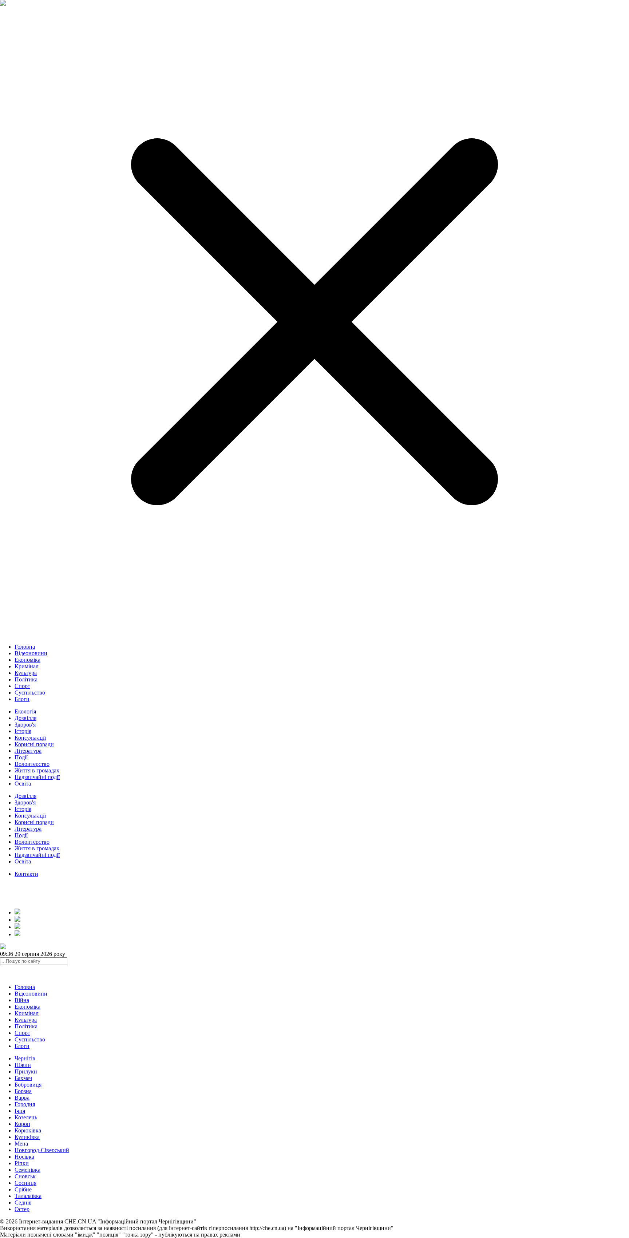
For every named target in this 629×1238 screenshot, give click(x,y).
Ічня (20, 1111)
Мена (21, 1143)
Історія (23, 731)
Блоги (22, 699)
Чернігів (25, 1058)
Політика (26, 679)
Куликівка (27, 1137)
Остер (22, 1209)
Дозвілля (25, 718)
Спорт (22, 686)
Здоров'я (25, 724)
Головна (25, 647)
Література (28, 751)
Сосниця (25, 1183)
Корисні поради (34, 744)
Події (21, 757)
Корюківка (28, 1130)
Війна (22, 1000)
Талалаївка (28, 1196)
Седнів (23, 1202)
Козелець (26, 1117)
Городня (25, 1104)
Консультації (30, 738)
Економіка (27, 660)
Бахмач (23, 1078)
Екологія (25, 711)
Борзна (23, 1091)
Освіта (23, 783)
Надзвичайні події (37, 777)
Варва (22, 1098)
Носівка (24, 1157)
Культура (26, 673)
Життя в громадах (37, 770)
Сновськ (25, 1176)
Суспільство (30, 692)
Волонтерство (32, 764)
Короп (22, 1124)
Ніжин (23, 1065)
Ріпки (22, 1163)
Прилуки (26, 1071)
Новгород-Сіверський (42, 1150)
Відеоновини (31, 653)
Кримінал (27, 666)
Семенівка (27, 1170)
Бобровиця (28, 1084)
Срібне (23, 1189)
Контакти (26, 874)
